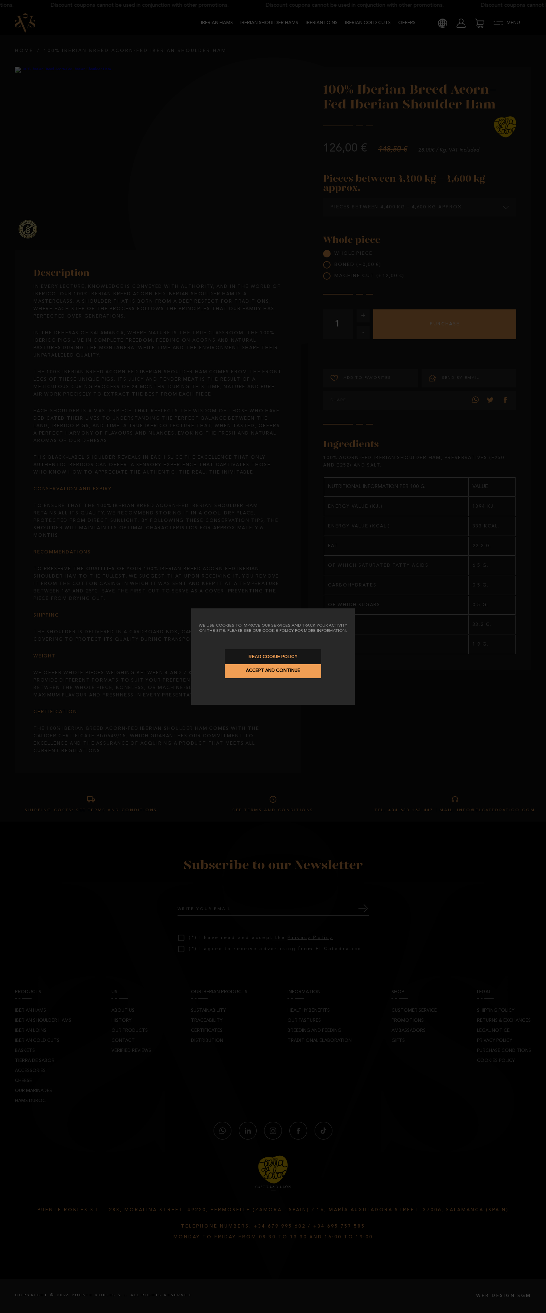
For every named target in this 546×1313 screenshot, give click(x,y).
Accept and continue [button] (273, 671)
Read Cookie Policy (273, 656)
